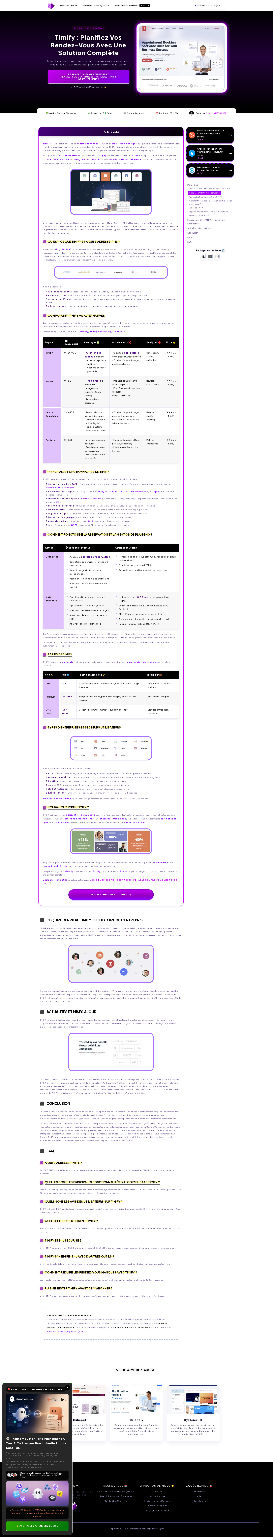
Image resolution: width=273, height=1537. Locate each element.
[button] (69, 5)
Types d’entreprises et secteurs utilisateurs (208, 211)
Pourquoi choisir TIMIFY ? (200, 215)
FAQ (189, 237)
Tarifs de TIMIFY (196, 208)
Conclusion (192, 232)
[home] (51, 5)
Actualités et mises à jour (199, 228)
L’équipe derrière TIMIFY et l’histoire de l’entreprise (206, 222)
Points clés (192, 185)
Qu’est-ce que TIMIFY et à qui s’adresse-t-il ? (209, 189)
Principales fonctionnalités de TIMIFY (205, 197)
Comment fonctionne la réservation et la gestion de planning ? (210, 202)
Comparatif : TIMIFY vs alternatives (204, 193)
